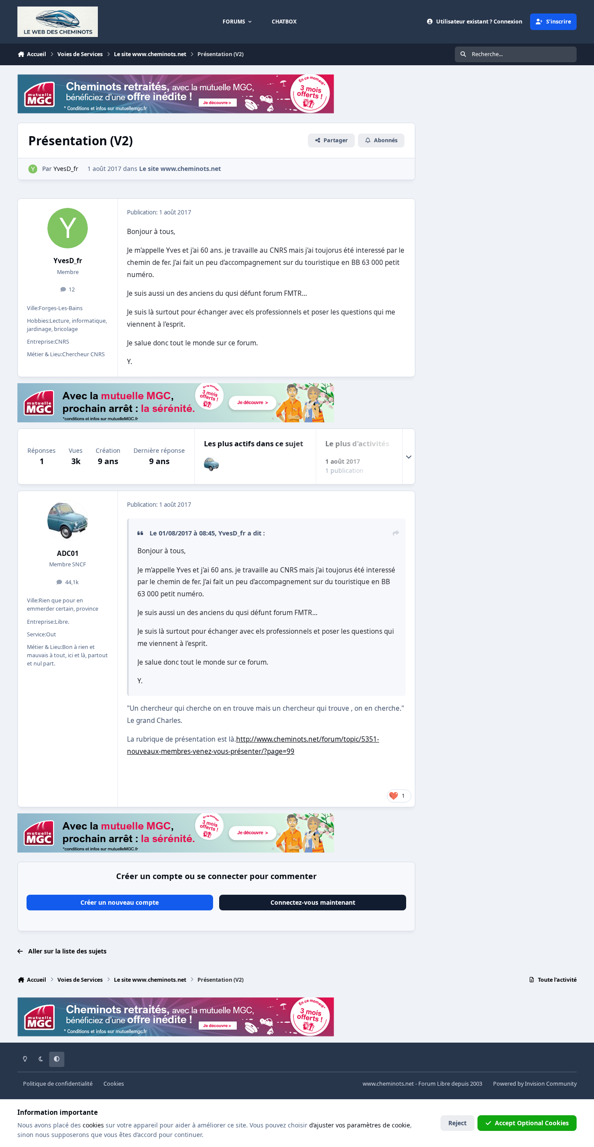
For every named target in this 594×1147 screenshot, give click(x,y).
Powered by (535, 1083)
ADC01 (68, 553)
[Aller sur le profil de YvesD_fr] (32, 169)
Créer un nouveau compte (119, 902)
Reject (457, 1123)
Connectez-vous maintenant (312, 902)
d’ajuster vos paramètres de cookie (359, 1125)
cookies (93, 1125)
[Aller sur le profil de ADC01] (211, 464)
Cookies (113, 1083)
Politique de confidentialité (58, 1083)
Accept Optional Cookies (532, 1123)
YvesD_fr (67, 260)
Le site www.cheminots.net (180, 168)
